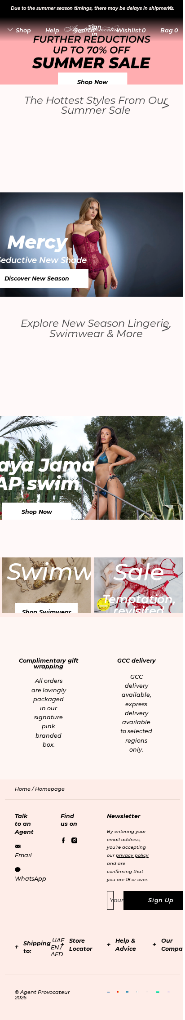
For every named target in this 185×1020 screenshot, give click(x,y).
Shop (23, 30)
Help (52, 30)
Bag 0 (169, 30)
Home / (25, 789)
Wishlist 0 (130, 30)
